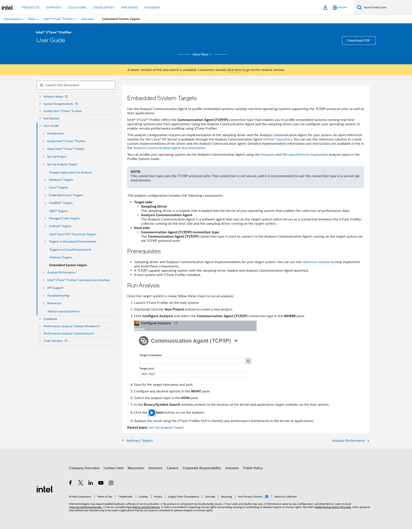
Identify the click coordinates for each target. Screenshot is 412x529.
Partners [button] (129, 7)
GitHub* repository (277, 139)
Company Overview (84, 468)
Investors (155, 468)
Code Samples (53, 341)
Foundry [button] (153, 7)
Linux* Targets (58, 187)
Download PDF (358, 40)
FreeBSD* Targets (61, 203)
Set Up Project (57, 156)
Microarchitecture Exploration (305, 154)
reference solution (316, 262)
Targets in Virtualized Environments (72, 241)
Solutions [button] (77, 7)
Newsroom (136, 468)
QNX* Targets (58, 211)
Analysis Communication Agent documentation (169, 148)
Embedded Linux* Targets (66, 195)
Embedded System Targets (68, 265)
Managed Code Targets (64, 218)
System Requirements (58, 104)
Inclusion (232, 468)
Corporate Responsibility (202, 468)
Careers (173, 468)
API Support (55, 288)
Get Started (51, 118)
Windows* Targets (61, 180)
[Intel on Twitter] (80, 483)
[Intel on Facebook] (70, 483)
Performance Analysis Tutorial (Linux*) (69, 333)
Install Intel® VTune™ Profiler (63, 111)
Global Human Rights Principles (333, 507)
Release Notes (53, 96)
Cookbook (50, 319)
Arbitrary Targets (60, 257)
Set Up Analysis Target (62, 164)
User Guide (51, 126)
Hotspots (268, 154)
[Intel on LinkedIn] (91, 483)
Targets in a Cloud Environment (70, 250)
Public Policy (253, 468)
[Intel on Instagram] (111, 483)
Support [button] (54, 7)
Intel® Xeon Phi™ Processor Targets (72, 234)
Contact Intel (113, 468)
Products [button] (30, 7)
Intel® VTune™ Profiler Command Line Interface (78, 280)
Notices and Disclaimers (64, 311)
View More (200, 54)
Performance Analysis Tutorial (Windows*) (72, 326)
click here (234, 70)
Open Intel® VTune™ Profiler (66, 149)
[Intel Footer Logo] (45, 489)
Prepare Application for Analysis (70, 172)
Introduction (55, 133)
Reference (54, 303)
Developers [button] (104, 7)
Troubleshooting (58, 295)
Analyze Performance (61, 272)
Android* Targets (60, 226)
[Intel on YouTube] (101, 483)
